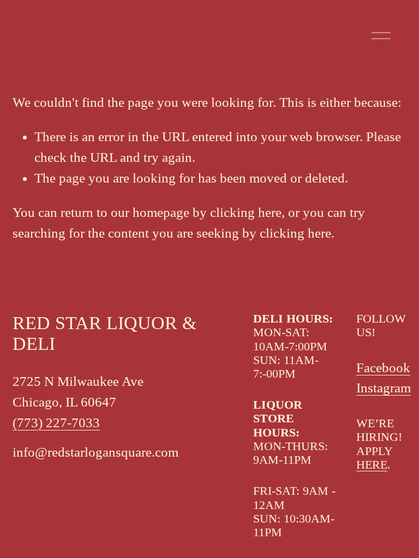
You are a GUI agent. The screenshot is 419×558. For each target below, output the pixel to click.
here (371, 464)
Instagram (383, 387)
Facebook (383, 367)
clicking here (246, 212)
